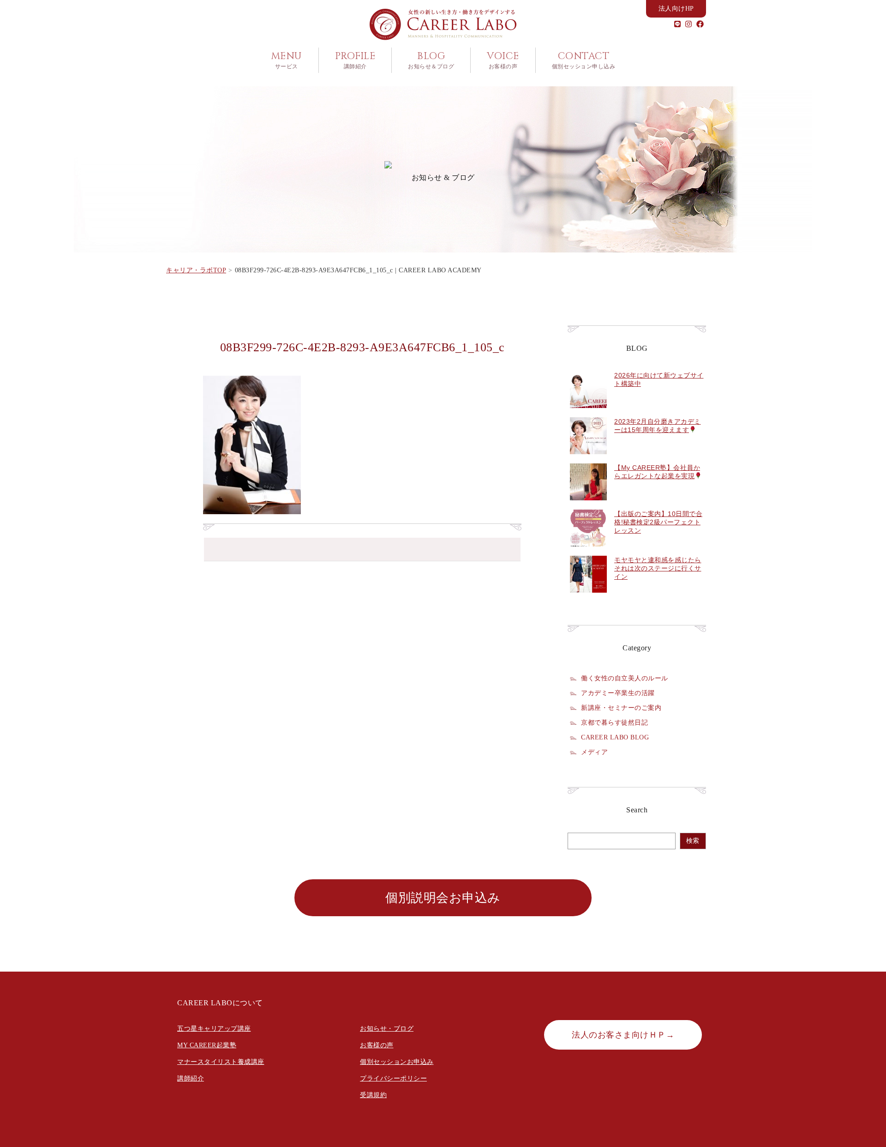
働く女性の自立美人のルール (624, 678)
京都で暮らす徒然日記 (614, 722)
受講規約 (373, 1095)
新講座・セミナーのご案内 (621, 707)
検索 (692, 840)
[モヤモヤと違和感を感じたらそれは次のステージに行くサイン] (588, 597)
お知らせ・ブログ (386, 1028)
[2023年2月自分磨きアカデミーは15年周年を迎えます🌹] (588, 459)
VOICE (503, 60)
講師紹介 (190, 1078)
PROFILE (355, 60)
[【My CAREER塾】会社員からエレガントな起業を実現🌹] (588, 505)
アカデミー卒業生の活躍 (618, 693)
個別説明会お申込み (443, 898)
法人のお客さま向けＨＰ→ (623, 1034)
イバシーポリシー (400, 1078)
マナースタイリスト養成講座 (220, 1061)
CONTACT (584, 60)
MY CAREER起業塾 (206, 1045)
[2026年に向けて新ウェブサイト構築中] (588, 413)
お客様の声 (377, 1045)
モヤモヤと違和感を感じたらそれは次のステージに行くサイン (657, 568)
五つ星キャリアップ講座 (214, 1028)
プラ (366, 1078)
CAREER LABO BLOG (615, 737)
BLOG (431, 60)
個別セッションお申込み (397, 1061)
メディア (594, 752)
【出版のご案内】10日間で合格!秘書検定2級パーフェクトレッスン (658, 522)
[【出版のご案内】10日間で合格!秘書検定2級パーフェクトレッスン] (588, 551)
